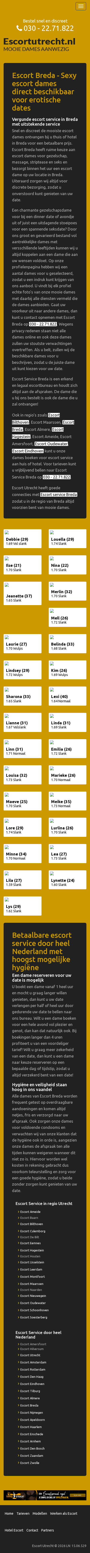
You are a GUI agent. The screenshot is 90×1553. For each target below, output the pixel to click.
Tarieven (23, 1513)
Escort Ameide (30, 1211)
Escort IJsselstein (32, 1262)
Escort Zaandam (31, 1455)
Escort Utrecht (30, 1355)
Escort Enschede (31, 1434)
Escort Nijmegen (31, 1412)
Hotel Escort (14, 1530)
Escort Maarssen (31, 1283)
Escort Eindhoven (27, 451)
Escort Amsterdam (33, 1362)
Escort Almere (30, 1398)
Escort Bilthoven (31, 1224)
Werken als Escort (63, 1513)
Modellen (40, 1513)
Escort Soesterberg (33, 1317)
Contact (32, 1530)
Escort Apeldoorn (32, 1419)
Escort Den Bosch (32, 1448)
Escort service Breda (59, 494)
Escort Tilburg (30, 1391)
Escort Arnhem (30, 1441)
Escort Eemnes (30, 1243)
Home (9, 1513)
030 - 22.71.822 (49, 28)
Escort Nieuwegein (33, 1295)
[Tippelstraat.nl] (45, 1495)
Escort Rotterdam (32, 1369)
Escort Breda (29, 1405)
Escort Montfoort (32, 1276)
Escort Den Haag (31, 1376)
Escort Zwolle (29, 1462)
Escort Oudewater (51, 444)
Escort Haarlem (31, 1427)
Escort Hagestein (32, 1250)
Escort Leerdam (31, 1269)
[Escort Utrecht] (40, 44)
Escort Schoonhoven (34, 1310)
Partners (47, 1530)
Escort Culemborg (32, 1231)
